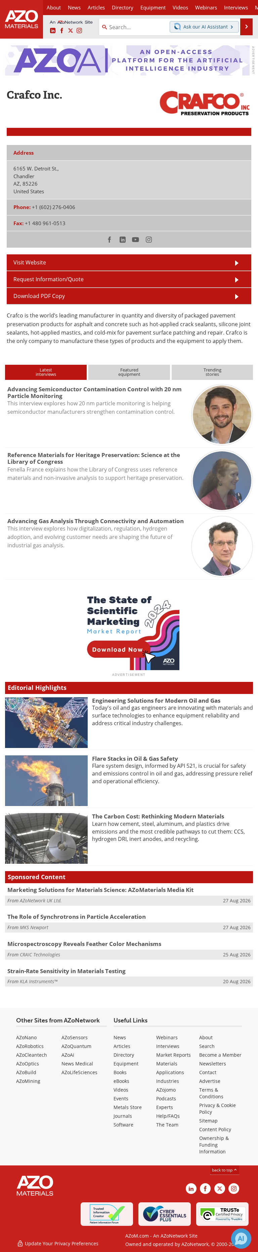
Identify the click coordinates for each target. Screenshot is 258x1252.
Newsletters (212, 1063)
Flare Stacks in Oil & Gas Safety (135, 758)
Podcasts (166, 1098)
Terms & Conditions (211, 1093)
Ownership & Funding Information (214, 1145)
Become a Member (220, 1055)
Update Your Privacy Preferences (61, 1243)
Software (123, 1124)
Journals (123, 1116)
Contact (207, 1072)
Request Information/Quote (48, 279)
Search (207, 1046)
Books (120, 1072)
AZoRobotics (30, 1046)
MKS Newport (34, 927)
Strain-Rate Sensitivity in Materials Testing (66, 971)
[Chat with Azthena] (241, 1239)
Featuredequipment (129, 372)
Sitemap (208, 1120)
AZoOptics (27, 1063)
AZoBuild (26, 1072)
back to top (222, 1170)
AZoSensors (74, 1037)
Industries (167, 1081)
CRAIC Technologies (40, 954)
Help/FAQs (168, 1116)
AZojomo (166, 1090)
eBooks (121, 1081)
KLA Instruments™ (38, 981)
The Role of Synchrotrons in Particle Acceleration (76, 916)
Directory (122, 7)
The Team (167, 1124)
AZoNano (26, 1037)
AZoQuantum (76, 1046)
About (206, 1037)
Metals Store (128, 1107)
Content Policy (215, 1129)
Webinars (167, 1037)
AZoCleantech (31, 1055)
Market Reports (173, 1055)
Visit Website (29, 262)
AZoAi (67, 1055)
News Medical (77, 1063)
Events (121, 1098)
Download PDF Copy (39, 296)
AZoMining (28, 1081)
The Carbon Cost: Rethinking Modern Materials (158, 816)
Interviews (167, 1046)
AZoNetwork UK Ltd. (41, 900)
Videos (121, 1090)
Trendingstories (212, 372)
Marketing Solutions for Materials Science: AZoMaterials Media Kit (100, 890)
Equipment (126, 1063)
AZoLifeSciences (79, 1072)
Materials (166, 1063)
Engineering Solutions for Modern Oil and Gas (156, 700)
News (120, 1037)
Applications (170, 1072)
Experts (164, 1107)
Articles (122, 1046)
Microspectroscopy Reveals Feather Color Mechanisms (84, 944)
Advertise (209, 1081)
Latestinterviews (46, 372)
